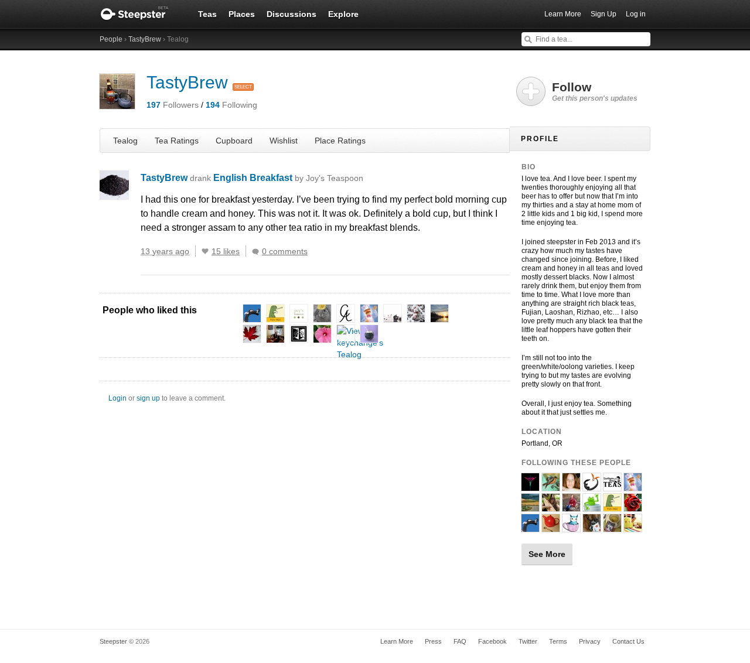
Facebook (492, 641)
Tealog (125, 140)
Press (433, 641)
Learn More (562, 14)
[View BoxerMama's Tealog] (592, 527)
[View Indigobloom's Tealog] (530, 486)
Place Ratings (340, 140)
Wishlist (284, 140)
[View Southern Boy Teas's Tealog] (612, 486)
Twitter (528, 641)
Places (242, 14)
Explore (343, 14)
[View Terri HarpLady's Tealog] (551, 507)
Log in (636, 14)
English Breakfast (288, 178)
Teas (207, 14)
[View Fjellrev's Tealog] (633, 486)
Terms (558, 641)
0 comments (285, 251)
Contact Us (628, 641)
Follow (595, 91)
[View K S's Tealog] (612, 507)
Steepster (141, 14)
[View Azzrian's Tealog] (571, 507)
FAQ (460, 641)
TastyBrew (144, 39)
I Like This (205, 251)
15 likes (226, 251)
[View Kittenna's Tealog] (530, 507)
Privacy (590, 641)
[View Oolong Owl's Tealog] (571, 527)
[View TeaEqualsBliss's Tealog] (571, 486)
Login (117, 398)
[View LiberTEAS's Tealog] (551, 486)
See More (547, 554)
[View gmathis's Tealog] (633, 527)
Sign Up (603, 14)
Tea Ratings (177, 140)
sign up (148, 398)
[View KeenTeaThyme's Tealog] (592, 507)
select (243, 87)
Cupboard (234, 140)
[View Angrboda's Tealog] (530, 527)
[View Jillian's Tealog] (633, 507)
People (111, 39)
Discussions (291, 14)
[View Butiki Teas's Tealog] (592, 486)
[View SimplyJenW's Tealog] (551, 527)
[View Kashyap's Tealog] (612, 527)
